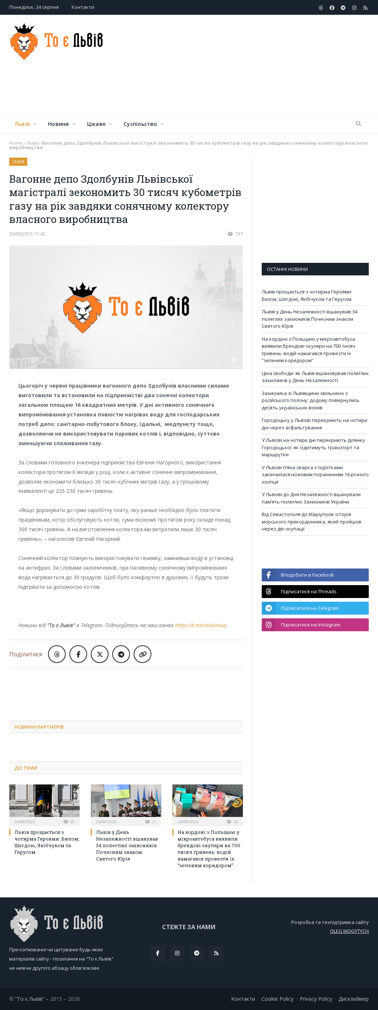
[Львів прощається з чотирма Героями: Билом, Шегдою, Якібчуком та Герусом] (44, 804)
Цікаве (96, 123)
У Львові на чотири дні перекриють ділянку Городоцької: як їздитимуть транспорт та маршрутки (313, 447)
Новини (58, 123)
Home (15, 143)
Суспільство (140, 123)
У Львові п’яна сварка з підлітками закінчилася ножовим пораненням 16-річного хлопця (315, 474)
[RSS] (216, 953)
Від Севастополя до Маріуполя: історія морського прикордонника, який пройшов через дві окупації (311, 521)
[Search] (358, 124)
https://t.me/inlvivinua (200, 625)
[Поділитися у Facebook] (78, 654)
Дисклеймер (354, 998)
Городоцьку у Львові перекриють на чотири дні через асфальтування (314, 424)
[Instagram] (177, 953)
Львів (22, 123)
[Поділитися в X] (100, 654)
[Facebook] (157, 953)
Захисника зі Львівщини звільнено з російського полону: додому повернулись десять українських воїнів (311, 400)
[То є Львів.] (57, 39)
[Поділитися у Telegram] (121, 654)
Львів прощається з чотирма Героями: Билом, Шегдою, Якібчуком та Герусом (46, 842)
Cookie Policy (277, 998)
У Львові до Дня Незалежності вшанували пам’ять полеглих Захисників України (311, 498)
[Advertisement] (236, 90)
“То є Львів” (29, 998)
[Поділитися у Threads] (57, 654)
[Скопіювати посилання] (142, 654)
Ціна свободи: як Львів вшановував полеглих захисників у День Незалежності (315, 377)
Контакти (83, 7)
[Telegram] (196, 953)
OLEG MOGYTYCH (349, 931)
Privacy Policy (316, 998)
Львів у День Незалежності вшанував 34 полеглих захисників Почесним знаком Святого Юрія (127, 845)
